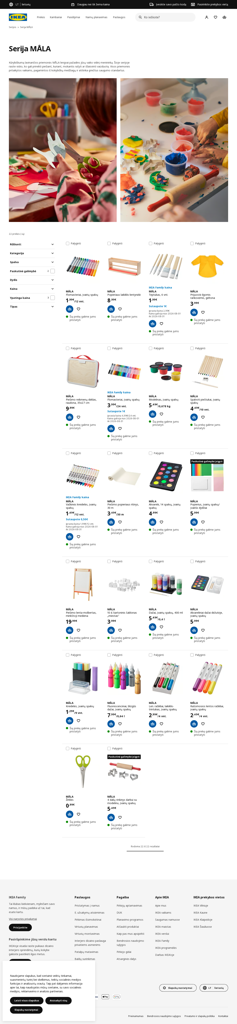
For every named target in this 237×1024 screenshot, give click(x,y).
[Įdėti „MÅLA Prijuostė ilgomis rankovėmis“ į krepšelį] (194, 312)
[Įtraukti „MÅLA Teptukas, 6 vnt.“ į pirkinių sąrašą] (161, 323)
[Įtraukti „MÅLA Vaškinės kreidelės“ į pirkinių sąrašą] (78, 536)
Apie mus (160, 905)
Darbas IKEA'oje (164, 955)
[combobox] (164, 17)
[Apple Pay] (105, 996)
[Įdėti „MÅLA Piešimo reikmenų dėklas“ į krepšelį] (69, 417)
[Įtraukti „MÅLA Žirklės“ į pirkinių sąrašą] (78, 814)
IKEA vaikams (163, 912)
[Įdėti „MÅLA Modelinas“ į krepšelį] (152, 414)
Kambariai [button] (56, 17)
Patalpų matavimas (86, 952)
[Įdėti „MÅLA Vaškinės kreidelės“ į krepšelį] (69, 536)
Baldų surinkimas (85, 959)
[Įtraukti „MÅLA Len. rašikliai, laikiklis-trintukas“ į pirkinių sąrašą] (161, 724)
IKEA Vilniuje (200, 905)
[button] (63, 150)
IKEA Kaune (200, 912)
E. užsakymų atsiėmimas (89, 912)
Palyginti (76, 243)
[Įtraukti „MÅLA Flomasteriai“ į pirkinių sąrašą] (78, 309)
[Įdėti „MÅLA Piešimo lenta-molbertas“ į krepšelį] (69, 630)
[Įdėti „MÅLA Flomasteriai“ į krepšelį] (69, 309)
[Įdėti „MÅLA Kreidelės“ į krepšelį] (69, 720)
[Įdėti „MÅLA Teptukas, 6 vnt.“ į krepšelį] (152, 323)
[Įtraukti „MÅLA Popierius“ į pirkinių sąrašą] (203, 522)
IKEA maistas (163, 926)
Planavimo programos (130, 919)
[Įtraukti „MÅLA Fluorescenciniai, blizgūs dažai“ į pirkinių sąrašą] (120, 724)
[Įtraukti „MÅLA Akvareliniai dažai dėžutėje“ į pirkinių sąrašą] (203, 630)
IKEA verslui (162, 933)
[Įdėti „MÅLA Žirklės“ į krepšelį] (69, 814)
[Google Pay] (116, 996)
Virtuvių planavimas (86, 926)
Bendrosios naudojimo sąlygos (130, 943)
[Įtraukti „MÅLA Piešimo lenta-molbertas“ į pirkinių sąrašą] (78, 630)
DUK (119, 912)
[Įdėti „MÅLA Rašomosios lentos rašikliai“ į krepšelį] (194, 724)
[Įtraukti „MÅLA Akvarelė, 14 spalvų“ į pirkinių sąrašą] (161, 522)
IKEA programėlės (166, 948)
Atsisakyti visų (58, 1000)
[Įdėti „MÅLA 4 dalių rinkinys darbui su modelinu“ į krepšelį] (111, 817)
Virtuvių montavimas (87, 933)
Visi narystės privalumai (23, 919)
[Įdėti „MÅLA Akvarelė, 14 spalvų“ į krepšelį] (152, 522)
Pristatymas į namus (87, 905)
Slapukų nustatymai (26, 1009)
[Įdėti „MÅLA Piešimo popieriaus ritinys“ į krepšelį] (111, 522)
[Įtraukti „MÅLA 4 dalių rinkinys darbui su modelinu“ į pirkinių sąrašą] (120, 817)
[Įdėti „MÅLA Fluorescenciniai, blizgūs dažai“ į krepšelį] (111, 724)
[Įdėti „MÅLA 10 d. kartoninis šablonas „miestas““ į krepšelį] (111, 630)
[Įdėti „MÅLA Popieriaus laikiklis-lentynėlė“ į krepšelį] (111, 309)
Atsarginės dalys (126, 959)
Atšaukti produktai (128, 926)
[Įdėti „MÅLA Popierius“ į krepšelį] (194, 522)
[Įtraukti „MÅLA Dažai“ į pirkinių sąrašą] (161, 627)
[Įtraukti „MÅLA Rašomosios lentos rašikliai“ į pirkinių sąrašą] (203, 724)
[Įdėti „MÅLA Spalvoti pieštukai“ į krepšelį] (194, 417)
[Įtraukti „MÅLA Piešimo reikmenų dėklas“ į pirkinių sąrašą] (78, 417)
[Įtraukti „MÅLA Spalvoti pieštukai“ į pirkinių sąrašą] (203, 417)
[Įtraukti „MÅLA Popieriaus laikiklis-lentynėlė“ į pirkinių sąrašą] (120, 309)
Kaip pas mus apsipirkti (130, 933)
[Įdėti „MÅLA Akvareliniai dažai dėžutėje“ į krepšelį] (194, 630)
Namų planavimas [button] (96, 17)
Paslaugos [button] (119, 17)
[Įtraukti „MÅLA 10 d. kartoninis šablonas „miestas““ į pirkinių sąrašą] (120, 630)
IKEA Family (162, 940)
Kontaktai (223, 1016)
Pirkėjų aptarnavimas (129, 905)
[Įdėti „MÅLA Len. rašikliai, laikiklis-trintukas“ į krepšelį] (152, 724)
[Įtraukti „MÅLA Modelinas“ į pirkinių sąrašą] (161, 414)
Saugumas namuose (167, 919)
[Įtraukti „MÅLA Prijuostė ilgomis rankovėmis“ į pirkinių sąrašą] (203, 312)
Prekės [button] (41, 17)
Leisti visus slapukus (26, 1000)
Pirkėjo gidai (124, 952)
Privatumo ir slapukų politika (200, 1016)
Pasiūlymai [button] (73, 17)
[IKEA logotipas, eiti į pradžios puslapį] (18, 17)
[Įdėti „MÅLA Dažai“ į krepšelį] (152, 627)
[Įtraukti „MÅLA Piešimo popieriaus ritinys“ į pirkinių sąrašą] (120, 522)
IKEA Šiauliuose (202, 926)
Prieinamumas (135, 1016)
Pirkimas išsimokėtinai (88, 919)
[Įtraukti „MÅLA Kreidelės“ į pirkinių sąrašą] (78, 720)
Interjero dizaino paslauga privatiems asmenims (90, 943)
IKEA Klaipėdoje (202, 919)
